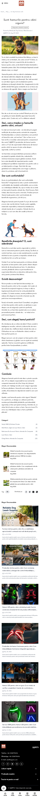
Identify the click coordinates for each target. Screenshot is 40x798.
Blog (7, 11)
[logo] (21, 3)
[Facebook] (3, 764)
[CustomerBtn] (3, 788)
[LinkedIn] (21, 764)
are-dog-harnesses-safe (17, 11)
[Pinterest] (17, 764)
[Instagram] (8, 764)
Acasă (2, 11)
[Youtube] (12, 764)
